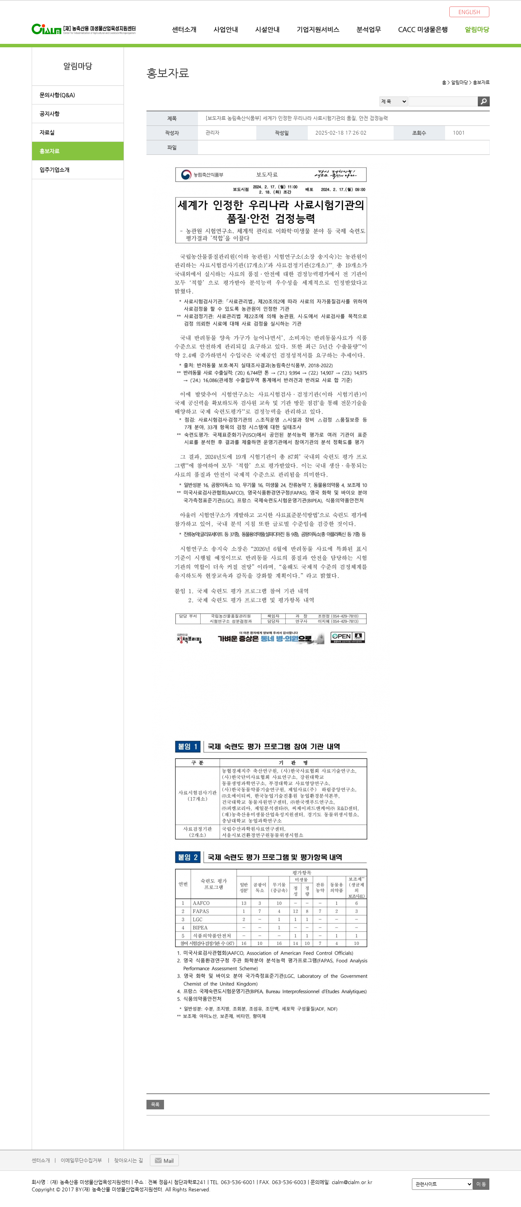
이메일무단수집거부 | (85, 1160)
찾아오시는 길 (128, 1160)
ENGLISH (469, 12)
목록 (155, 1104)
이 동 (481, 1184)
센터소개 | (44, 1160)
